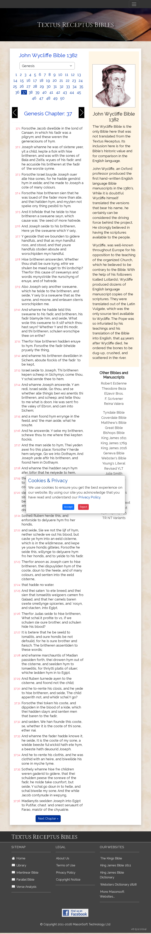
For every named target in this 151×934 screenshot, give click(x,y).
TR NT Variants (114, 518)
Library (20, 865)
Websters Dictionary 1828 (118, 884)
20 (55, 80)
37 (24, 92)
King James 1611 (114, 438)
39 (37, 92)
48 (48, 98)
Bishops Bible (114, 433)
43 (65, 92)
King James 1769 (114, 443)
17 (35, 80)
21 (61, 80)
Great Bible (114, 428)
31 (55, 86)
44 (72, 92)
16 (28, 80)
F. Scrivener (114, 399)
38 (31, 92)
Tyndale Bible (114, 412)
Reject (83, 506)
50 (62, 98)
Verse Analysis (25, 886)
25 (15, 86)
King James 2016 (114, 448)
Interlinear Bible (26, 872)
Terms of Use (65, 865)
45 (79, 92)
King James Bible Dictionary (112, 875)
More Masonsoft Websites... (112, 894)
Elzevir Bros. (113, 393)
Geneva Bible (113, 453)
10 (60, 74)
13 (79, 74)
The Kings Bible (111, 858)
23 (74, 80)
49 (55, 98)
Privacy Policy (65, 872)
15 (22, 80)
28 (35, 86)
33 (68, 86)
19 (48, 80)
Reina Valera (114, 404)
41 (51, 92)
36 (17, 92)
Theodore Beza (114, 388)
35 (81, 86)
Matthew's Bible (114, 423)
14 (15, 80)
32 (61, 86)
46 (34, 98)
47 (41, 98)
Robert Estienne (114, 383)
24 (81, 80)
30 (49, 86)
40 (44, 92)
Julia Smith (114, 473)
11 (66, 74)
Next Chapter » (48, 818)
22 (67, 80)
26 (22, 86)
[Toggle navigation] (134, 4)
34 (75, 86)
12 (73, 74)
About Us (62, 858)
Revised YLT (113, 468)
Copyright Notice (68, 879)
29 (42, 86)
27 (28, 86)
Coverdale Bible (114, 418)
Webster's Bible (113, 458)
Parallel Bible (24, 879)
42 (58, 92)
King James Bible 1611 (115, 865)
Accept (68, 506)
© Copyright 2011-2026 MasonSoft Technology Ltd (75, 924)
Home (20, 858)
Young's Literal (113, 463)
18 (41, 80)
